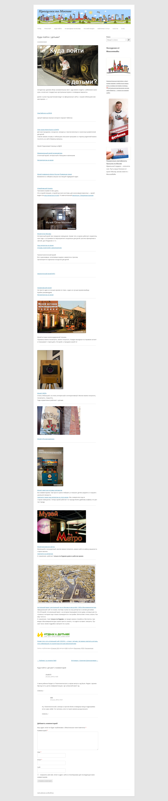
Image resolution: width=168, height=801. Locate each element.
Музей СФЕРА (41, 393)
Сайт (39, 767)
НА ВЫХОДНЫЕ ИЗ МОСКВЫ (73, 28)
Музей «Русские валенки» (45, 439)
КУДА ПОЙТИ (58, 28)
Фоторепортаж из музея (45, 160)
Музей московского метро (46, 547)
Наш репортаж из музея (45, 245)
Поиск (108, 37)
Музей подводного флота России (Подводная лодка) (54, 174)
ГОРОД (39, 28)
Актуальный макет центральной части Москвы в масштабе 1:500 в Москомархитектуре (66, 607)
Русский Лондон (89, 28)
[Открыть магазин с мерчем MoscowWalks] (118, 120)
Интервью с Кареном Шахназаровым (84, 660)
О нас (123, 28)
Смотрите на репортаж (45, 554)
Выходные (77, 648)
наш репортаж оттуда (51, 195)
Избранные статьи (103, 28)
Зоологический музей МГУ (46, 274)
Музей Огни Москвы (44, 234)
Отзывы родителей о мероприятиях (49, 248)
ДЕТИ (82, 648)
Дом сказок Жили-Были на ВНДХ (48, 130)
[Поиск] (128, 40)
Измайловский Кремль (45, 188)
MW (66, 648)
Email (39, 760)
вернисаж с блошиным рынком (82, 195)
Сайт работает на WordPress (45, 793)
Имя (39, 752)
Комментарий (42, 730)
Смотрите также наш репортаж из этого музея (52, 497)
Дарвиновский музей (44, 288)
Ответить (40, 690)
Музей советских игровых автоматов (49, 490)
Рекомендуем (89, 648)
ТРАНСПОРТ (47, 28)
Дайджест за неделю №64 (46, 660)
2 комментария (42, 42)
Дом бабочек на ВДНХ (44, 113)
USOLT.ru (115, 28)
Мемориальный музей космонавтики (49, 153)
